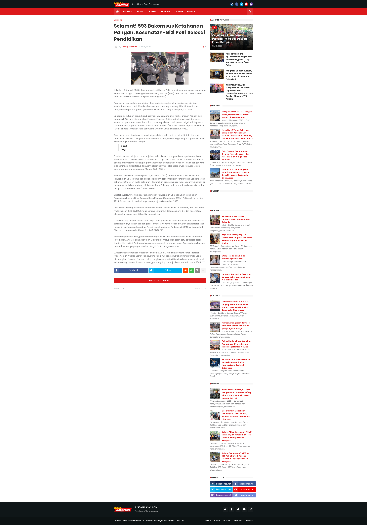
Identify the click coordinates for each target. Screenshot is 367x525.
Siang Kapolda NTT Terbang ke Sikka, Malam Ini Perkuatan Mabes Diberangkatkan (237, 115)
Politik (217, 520)
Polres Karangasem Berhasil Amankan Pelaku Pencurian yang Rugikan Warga (236, 326)
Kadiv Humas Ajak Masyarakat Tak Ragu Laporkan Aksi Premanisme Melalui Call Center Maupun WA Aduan (239, 92)
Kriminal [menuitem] (165, 11)
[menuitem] (117, 11)
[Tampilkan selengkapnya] (203, 270)
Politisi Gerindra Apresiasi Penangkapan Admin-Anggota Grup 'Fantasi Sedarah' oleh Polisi (239, 59)
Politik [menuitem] (141, 11)
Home (208, 520)
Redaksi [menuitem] (191, 11)
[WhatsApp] (191, 270)
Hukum (227, 520)
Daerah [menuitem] (179, 11)
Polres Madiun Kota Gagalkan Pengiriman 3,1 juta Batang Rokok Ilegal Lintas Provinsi (236, 344)
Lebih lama (199, 288)
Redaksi (249, 520)
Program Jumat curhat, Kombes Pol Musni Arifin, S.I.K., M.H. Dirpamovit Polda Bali (239, 75)
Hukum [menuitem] (153, 11)
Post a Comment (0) (159, 280)
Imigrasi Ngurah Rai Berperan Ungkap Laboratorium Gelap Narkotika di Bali (236, 277)
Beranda (118, 20)
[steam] (232, 4)
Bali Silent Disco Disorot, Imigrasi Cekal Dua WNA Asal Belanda (236, 219)
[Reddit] (185, 270)
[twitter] (241, 4)
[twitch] (251, 4)
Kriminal (238, 520)
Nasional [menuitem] (127, 11)
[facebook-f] (236, 4)
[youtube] (246, 4)
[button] (250, 11)
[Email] (197, 270)
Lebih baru (120, 288)
